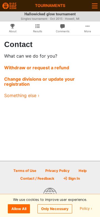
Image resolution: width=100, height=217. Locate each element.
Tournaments (50, 5)
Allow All (18, 209)
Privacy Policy (57, 171)
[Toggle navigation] (95, 5)
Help (83, 171)
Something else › (21, 95)
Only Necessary (55, 209)
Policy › (86, 209)
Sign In (74, 178)
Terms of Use (24, 171)
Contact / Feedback (37, 178)
